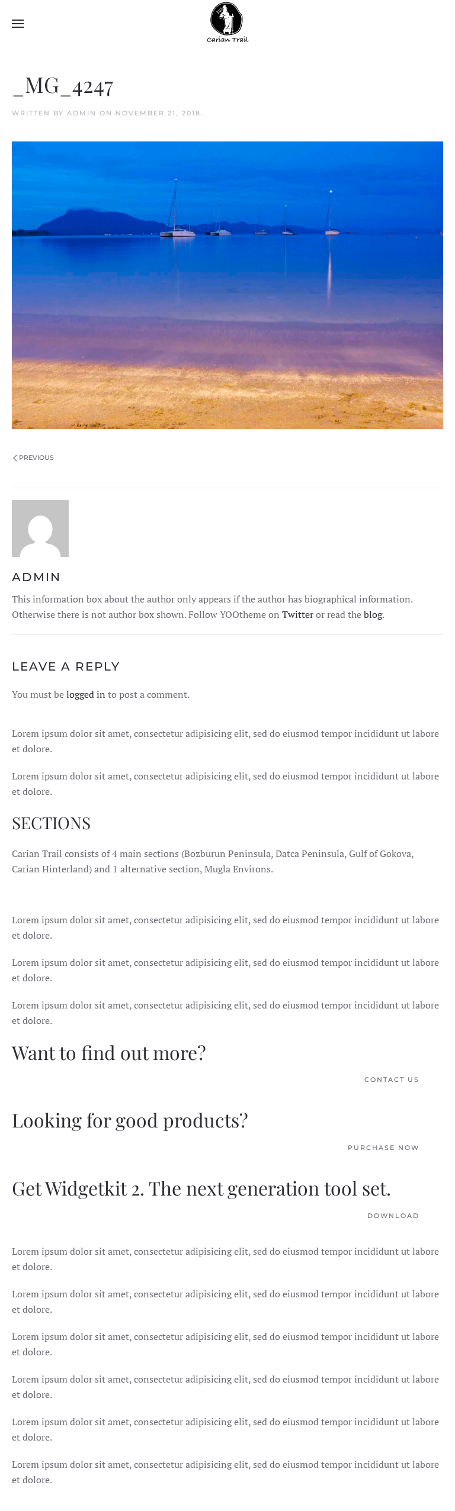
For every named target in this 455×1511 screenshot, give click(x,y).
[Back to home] (227, 23)
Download (393, 1216)
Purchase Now (383, 1147)
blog (373, 614)
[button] (18, 23)
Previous (36, 457)
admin (82, 113)
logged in (85, 694)
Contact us (391, 1079)
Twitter (297, 614)
